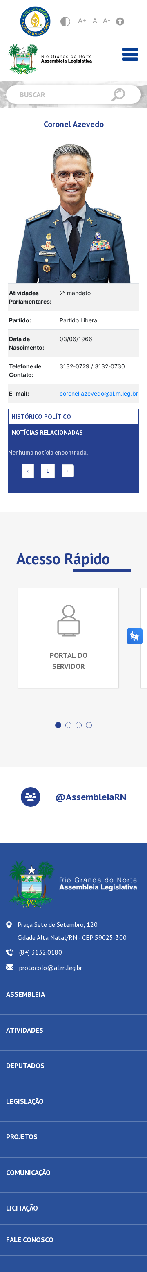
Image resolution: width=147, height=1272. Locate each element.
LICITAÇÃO (22, 1208)
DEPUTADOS (25, 1065)
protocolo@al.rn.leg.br (50, 967)
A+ (82, 20)
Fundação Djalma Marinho (37, 1008)
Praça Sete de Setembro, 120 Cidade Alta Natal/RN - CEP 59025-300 (72, 931)
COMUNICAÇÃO (28, 1172)
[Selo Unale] (35, 21)
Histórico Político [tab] (41, 416)
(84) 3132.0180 (40, 952)
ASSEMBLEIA (25, 994)
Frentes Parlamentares (34, 1043)
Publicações (21, 1186)
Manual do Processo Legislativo (45, 1115)
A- (106, 20)
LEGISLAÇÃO (25, 1101)
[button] (58, 725)
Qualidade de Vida (29, 1150)
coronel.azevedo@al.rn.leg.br (99, 393)
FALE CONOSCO (29, 1239)
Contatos (16, 1079)
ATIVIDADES (24, 1030)
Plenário (16, 1043)
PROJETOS (22, 1136)
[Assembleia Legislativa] (47, 59)
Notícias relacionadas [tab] (47, 432)
